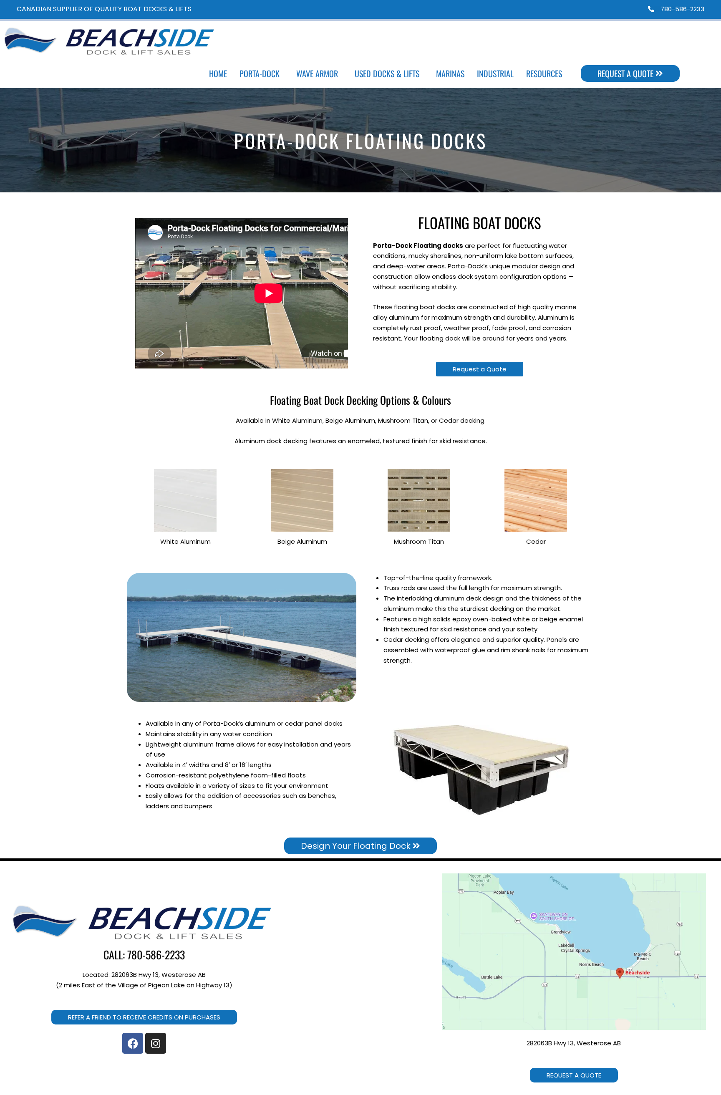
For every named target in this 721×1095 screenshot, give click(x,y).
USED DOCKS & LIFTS (387, 73)
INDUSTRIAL (495, 73)
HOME (218, 73)
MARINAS (450, 73)
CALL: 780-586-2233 (144, 954)
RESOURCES (544, 73)
